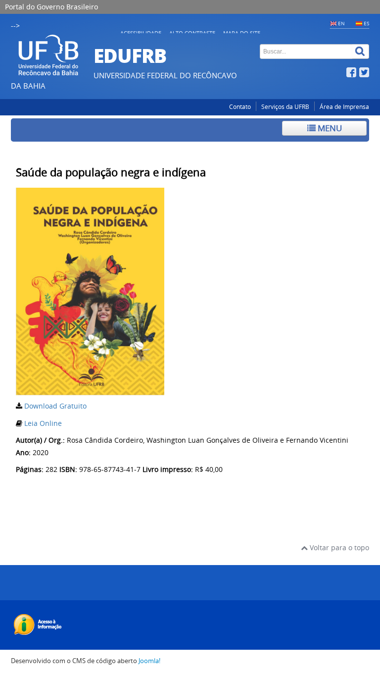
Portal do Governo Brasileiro (51, 6)
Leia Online (43, 423)
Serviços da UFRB (285, 107)
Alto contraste (192, 33)
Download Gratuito (55, 406)
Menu (329, 128)
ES (366, 23)
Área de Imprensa (344, 107)
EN (341, 23)
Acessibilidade (140, 33)
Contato (240, 107)
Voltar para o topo (338, 547)
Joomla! (149, 661)
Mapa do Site (241, 33)
